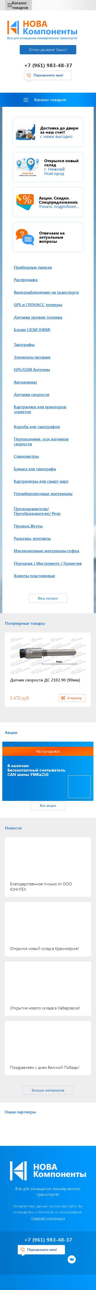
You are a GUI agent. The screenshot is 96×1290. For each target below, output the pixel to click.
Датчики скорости (31, 394)
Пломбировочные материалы (43, 493)
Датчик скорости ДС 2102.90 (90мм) (45, 679)
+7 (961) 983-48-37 (48, 65)
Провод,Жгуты (28, 526)
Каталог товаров (20, 5)
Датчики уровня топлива (38, 317)
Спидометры (26, 456)
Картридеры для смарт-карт (41, 481)
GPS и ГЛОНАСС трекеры (38, 304)
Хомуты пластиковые (34, 575)
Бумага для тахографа (35, 468)
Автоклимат (25, 382)
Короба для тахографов (37, 426)
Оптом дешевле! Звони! (48, 49)
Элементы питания (32, 357)
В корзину (74, 698)
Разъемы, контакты (32, 538)
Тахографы (24, 344)
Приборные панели (33, 267)
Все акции (48, 805)
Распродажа (25, 279)
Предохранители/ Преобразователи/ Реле (37, 511)
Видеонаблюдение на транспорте (46, 292)
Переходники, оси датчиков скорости (41, 441)
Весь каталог (48, 598)
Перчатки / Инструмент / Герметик (48, 563)
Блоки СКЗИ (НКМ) (32, 329)
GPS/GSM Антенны (32, 369)
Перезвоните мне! (48, 75)
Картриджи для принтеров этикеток (40, 409)
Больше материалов (48, 1090)
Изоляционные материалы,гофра (46, 550)
